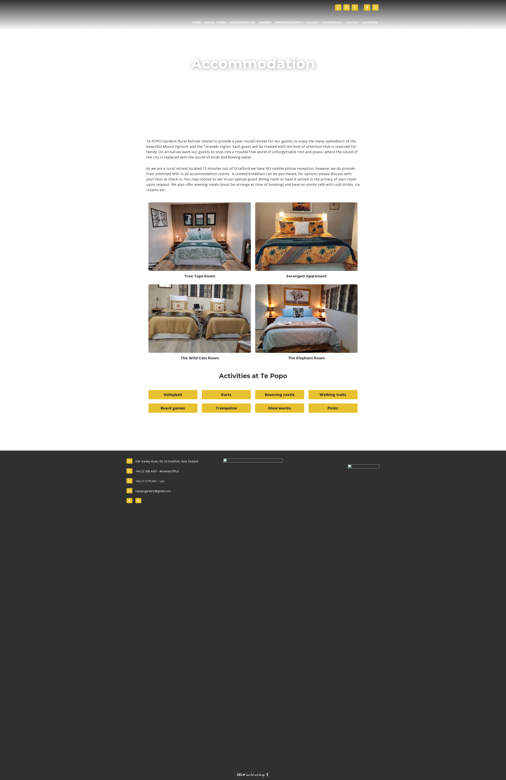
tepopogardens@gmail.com (153, 491)
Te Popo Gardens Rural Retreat (134, 7)
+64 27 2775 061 (146, 481)
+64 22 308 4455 (146, 471)
